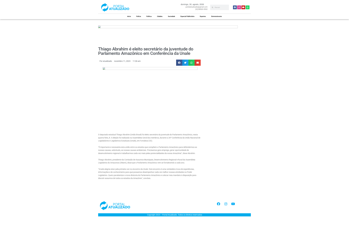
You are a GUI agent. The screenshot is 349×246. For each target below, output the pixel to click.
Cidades (160, 16)
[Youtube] (233, 204)
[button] (179, 63)
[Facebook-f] (218, 204)
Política (149, 16)
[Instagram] (225, 204)
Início (129, 16)
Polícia (138, 16)
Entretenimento (216, 16)
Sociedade (171, 16)
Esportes (203, 16)
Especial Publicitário (187, 16)
